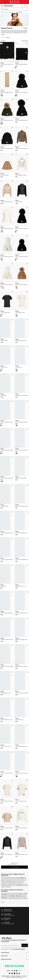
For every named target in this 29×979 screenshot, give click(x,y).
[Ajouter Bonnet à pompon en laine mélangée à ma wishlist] (27, 208)
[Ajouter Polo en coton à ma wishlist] (12, 565)
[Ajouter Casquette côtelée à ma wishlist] (12, 485)
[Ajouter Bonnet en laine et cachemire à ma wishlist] (27, 236)
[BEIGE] (16, 67)
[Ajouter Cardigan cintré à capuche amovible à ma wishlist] (12, 208)
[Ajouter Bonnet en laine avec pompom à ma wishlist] (12, 429)
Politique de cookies (6, 976)
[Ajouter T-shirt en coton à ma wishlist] (12, 346)
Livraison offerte (7, 914)
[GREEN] (16, 95)
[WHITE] (16, 231)
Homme (7, 37)
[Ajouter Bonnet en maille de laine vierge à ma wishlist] (27, 99)
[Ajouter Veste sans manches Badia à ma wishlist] (27, 457)
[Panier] (27, 6)
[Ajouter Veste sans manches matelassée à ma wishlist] (27, 374)
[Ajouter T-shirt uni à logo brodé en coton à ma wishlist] (12, 539)
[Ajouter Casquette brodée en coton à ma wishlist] (27, 320)
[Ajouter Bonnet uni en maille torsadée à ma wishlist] (12, 127)
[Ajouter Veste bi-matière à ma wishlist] (27, 181)
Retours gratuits (7, 918)
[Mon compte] (22, 6)
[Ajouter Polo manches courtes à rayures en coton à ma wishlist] (12, 807)
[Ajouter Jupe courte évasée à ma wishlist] (12, 154)
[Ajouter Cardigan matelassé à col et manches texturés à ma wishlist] (12, 619)
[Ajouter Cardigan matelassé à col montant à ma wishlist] (27, 592)
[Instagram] (12, 973)
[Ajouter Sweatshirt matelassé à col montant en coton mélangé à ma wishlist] (27, 512)
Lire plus (2, 34)
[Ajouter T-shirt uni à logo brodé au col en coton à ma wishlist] (27, 539)
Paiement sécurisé (8, 909)
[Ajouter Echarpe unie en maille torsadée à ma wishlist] (12, 43)
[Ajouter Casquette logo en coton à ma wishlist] (12, 672)
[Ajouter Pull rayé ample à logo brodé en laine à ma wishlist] (12, 592)
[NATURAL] (17, 453)
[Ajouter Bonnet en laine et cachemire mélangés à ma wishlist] (27, 71)
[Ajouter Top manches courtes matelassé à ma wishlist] (27, 672)
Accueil (2, 12)
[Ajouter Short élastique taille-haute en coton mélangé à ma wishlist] (12, 512)
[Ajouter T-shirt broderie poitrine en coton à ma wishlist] (27, 725)
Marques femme (12, 12)
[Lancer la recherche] (2, 9)
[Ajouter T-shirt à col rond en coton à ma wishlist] (27, 780)
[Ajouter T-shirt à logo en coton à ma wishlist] (12, 292)
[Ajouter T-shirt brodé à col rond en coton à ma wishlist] (12, 780)
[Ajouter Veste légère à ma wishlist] (12, 374)
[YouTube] (19, 973)
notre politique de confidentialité (19, 949)
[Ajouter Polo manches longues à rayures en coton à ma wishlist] (27, 834)
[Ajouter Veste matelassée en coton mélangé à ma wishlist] (12, 699)
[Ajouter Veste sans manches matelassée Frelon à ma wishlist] (12, 645)
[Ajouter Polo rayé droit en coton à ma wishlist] (27, 565)
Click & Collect (7, 922)
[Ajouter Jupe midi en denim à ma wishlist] (27, 699)
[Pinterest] (17, 973)
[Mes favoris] (24, 6)
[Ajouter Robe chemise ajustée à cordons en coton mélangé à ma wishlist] (27, 485)
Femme (6, 12)
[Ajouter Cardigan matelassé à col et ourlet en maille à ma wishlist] (27, 619)
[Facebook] (9, 973)
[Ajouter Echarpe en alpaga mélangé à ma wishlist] (27, 43)
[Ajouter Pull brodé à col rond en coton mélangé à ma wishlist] (27, 807)
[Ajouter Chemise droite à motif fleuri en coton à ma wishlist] (27, 127)
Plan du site (24, 976)
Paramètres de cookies (16, 976)
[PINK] (3, 453)
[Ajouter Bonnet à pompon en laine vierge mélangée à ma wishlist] (27, 645)
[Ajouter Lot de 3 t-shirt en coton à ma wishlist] (12, 725)
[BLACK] (15, 67)
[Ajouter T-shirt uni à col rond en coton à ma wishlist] (12, 752)
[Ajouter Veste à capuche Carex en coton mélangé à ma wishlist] (12, 181)
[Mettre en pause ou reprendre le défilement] (1, 2)
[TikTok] (14, 973)
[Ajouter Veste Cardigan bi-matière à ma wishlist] (27, 154)
